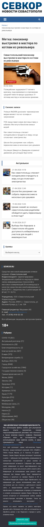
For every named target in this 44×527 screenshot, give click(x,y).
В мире (5, 354)
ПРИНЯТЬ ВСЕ (22, 520)
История (5, 387)
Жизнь (4, 377)
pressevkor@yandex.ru (18, 312)
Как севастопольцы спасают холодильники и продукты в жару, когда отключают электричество (21, 135)
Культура (5, 397)
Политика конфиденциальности (23, 523)
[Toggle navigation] (5, 19)
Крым (4, 394)
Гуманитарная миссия (11, 374)
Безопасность (8, 344)
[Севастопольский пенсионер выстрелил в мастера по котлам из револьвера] (22, 74)
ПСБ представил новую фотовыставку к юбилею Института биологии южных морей (21, 124)
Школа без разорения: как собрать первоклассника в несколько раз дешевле (24, 194)
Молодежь (6, 407)
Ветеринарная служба (11, 358)
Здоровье (6, 384)
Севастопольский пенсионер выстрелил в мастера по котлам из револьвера (21, 58)
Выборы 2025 (7, 361)
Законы (5, 381)
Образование (7, 416)
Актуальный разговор (11, 341)
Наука (4, 414)
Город (4, 364)
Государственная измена (12, 371)
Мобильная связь (9, 404)
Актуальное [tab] (22, 163)
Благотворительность (11, 348)
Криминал (11, 82)
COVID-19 (6, 338)
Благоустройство (9, 351)
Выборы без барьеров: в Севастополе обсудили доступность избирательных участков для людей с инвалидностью (25, 231)
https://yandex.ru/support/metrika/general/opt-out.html (20, 504)
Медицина (6, 400)
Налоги (5, 410)
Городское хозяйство (11, 367)
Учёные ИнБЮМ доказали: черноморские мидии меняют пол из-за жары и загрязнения (21, 114)
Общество (6, 420)
